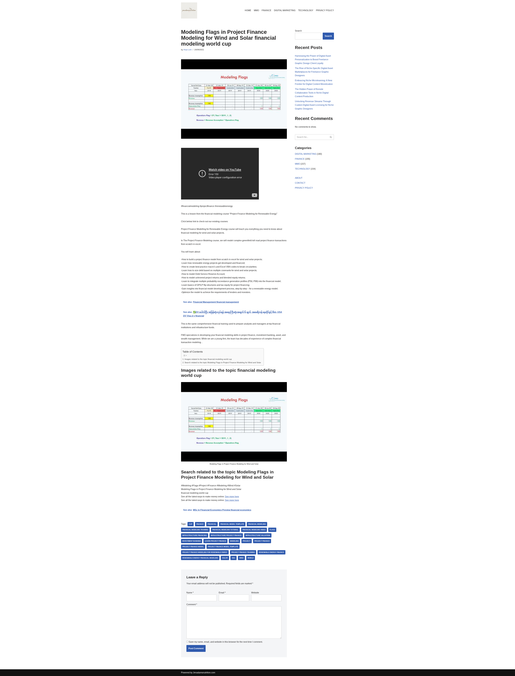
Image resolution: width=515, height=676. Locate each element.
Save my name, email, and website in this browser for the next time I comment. (226, 642)
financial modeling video (254, 530)
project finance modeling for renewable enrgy (204, 552)
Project (246, 541)
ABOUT (298, 178)
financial (212, 524)
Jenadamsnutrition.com (204, 672)
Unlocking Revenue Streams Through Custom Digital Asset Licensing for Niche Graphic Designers (314, 105)
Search (298, 31)
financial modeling (257, 524)
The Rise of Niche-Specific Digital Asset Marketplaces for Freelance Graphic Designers (314, 72)
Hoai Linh (188, 50)
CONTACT (300, 183)
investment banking (191, 541)
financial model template (232, 524)
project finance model (193, 547)
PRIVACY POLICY (325, 10)
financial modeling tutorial (225, 530)
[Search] (331, 137)
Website (255, 592)
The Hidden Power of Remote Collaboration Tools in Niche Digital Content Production (312, 93)
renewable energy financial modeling (200, 558)
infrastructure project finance (226, 535)
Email (222, 592)
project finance (262, 541)
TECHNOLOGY (305, 10)
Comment (191, 604)
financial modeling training (195, 530)
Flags (272, 530)
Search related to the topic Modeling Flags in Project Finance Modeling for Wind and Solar (223, 362)
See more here (232, 496)
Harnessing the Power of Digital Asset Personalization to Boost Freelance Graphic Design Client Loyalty (313, 59)
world (251, 558)
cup (190, 524)
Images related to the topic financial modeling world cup (208, 359)
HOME (248, 10)
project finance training (243, 552)
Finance (200, 524)
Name (190, 592)
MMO (256, 10)
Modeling (234, 541)
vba (233, 558)
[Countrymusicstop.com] (189, 10)
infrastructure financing (194, 535)
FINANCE (266, 10)
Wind (241, 558)
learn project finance (215, 541)
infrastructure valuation (258, 535)
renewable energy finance (271, 552)
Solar (225, 558)
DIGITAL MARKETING (284, 10)
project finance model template (223, 547)
